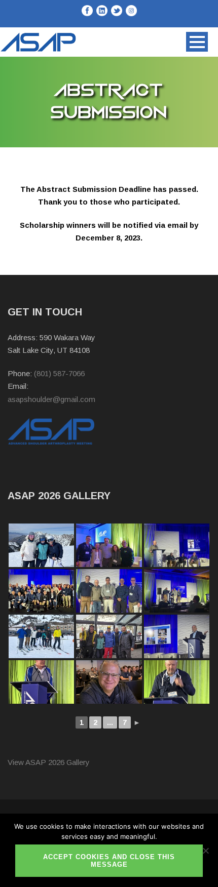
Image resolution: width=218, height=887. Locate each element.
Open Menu (197, 42)
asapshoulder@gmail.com (51, 399)
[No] (205, 850)
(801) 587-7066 (59, 373)
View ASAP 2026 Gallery (49, 762)
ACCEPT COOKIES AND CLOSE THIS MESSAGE (109, 860)
